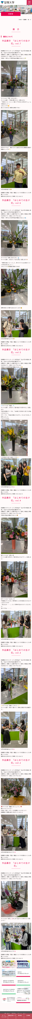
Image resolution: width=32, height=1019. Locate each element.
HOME (20, 19)
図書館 (24, 19)
